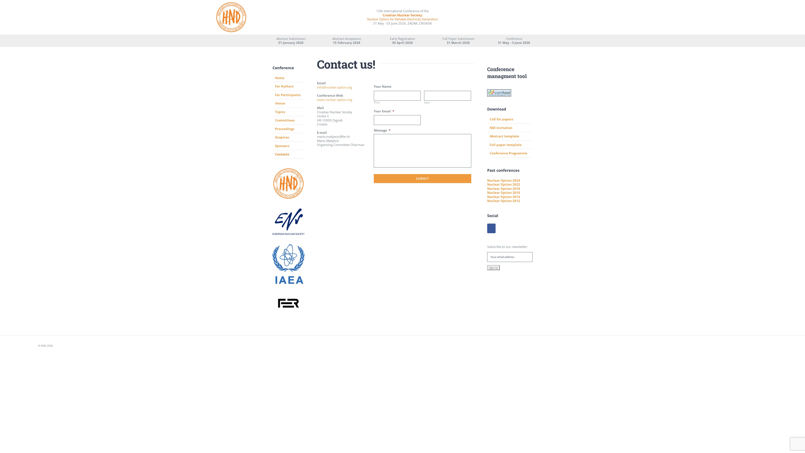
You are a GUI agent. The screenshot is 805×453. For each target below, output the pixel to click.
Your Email (384, 111)
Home (279, 78)
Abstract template (504, 136)
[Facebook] (491, 228)
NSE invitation (501, 128)
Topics (280, 112)
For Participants (287, 95)
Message (382, 130)
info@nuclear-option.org (334, 87)
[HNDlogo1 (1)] (231, 3)
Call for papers (501, 119)
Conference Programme (508, 153)
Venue (280, 103)
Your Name (382, 87)
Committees (285, 120)
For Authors (284, 86)
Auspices (282, 137)
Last (427, 102)
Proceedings (284, 129)
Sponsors (282, 146)
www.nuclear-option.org (334, 100)
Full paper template (506, 145)
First (377, 102)
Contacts (282, 154)
